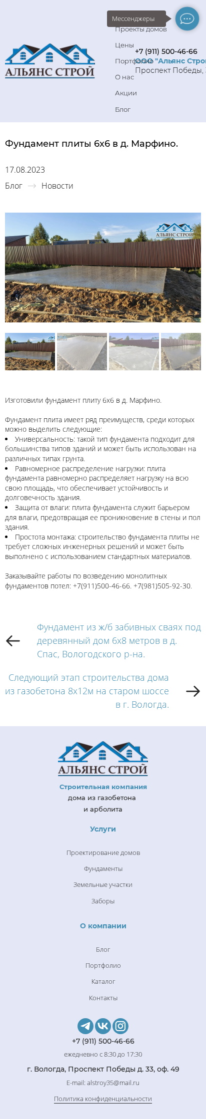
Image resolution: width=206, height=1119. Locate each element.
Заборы (103, 900)
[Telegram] (86, 1026)
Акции (126, 93)
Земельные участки (103, 884)
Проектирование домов (103, 852)
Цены (124, 45)
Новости (58, 185)
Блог (122, 109)
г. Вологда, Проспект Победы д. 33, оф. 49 (103, 1069)
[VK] (103, 1026)
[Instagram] (120, 1026)
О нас (124, 77)
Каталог (103, 981)
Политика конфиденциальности (103, 1098)
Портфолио (134, 61)
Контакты (103, 997)
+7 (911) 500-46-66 (166, 51)
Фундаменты (103, 868)
